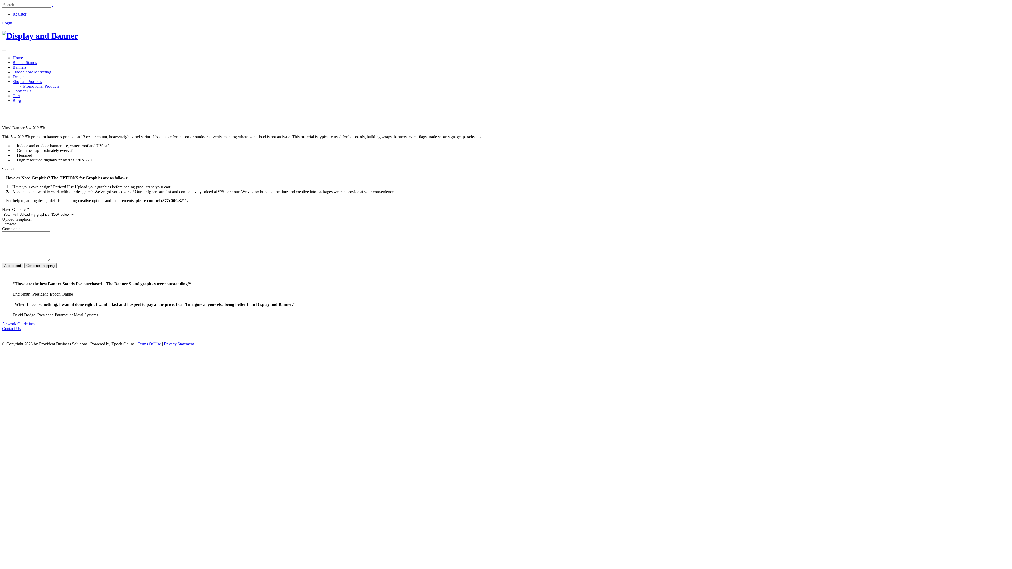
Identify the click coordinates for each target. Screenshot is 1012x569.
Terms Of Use (149, 344)
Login (7, 23)
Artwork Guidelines (18, 324)
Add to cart (12, 266)
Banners (19, 67)
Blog (17, 100)
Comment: (11, 229)
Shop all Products (27, 81)
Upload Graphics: (17, 219)
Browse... (11, 224)
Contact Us (22, 91)
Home (18, 58)
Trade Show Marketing (32, 72)
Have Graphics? (15, 209)
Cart (16, 96)
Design (19, 77)
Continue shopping (40, 266)
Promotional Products (41, 86)
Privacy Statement (179, 344)
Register (19, 14)
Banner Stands (25, 62)
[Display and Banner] (40, 36)
